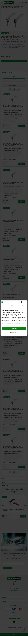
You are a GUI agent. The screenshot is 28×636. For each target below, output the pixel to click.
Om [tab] (23, 305)
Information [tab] (14, 305)
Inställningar (13, 332)
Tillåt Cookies (14, 328)
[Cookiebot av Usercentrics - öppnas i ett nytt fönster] (21, 302)
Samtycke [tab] (5, 305)
